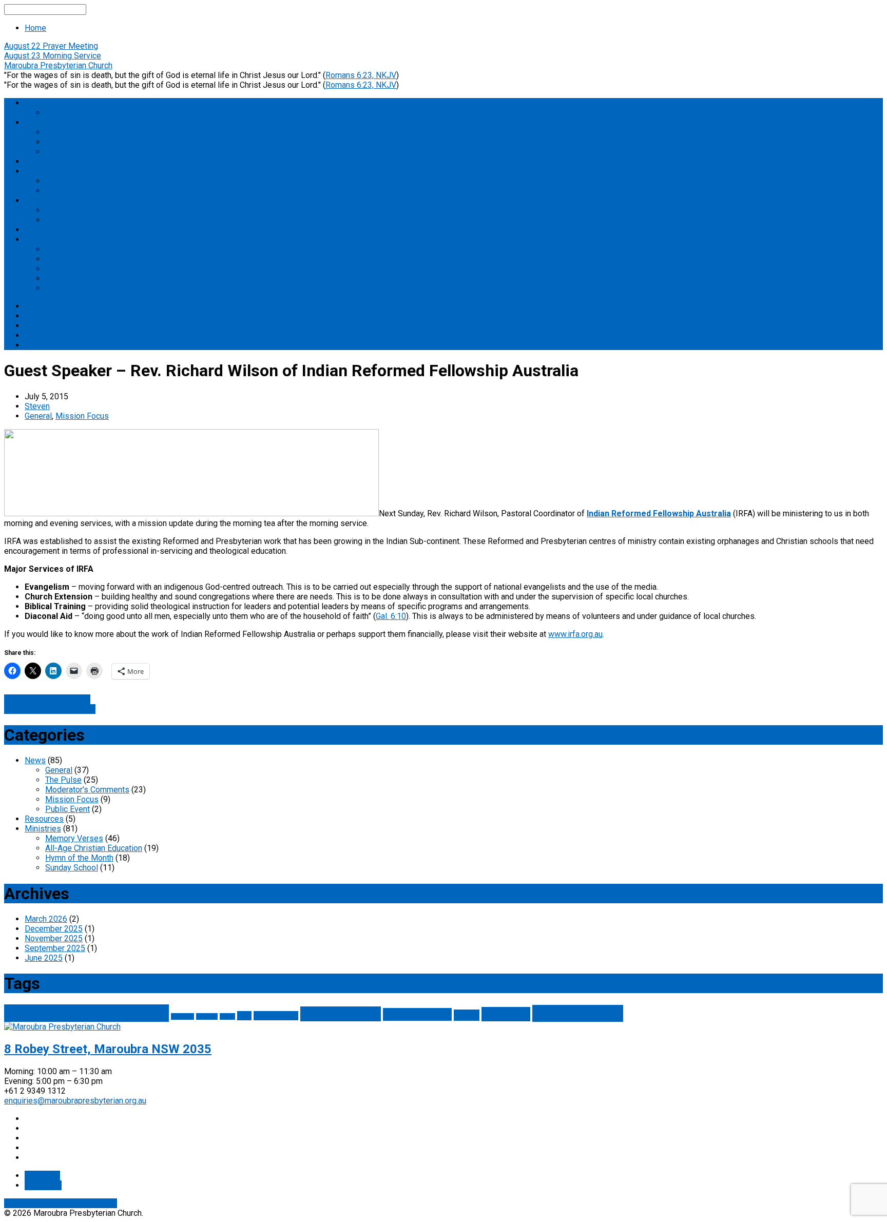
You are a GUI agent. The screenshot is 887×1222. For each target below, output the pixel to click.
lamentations (276, 1015)
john (244, 1015)
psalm (466, 1015)
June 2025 (44, 958)
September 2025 (55, 948)
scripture (505, 1014)
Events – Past (70, 191)
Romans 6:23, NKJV (360, 75)
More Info (42, 1175)
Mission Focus (82, 416)
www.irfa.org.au (575, 634)
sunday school (577, 1013)
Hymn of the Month (79, 858)
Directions (43, 1185)
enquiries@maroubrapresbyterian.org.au (75, 1100)
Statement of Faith (78, 269)
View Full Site (29, 1203)
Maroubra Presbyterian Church (58, 65)
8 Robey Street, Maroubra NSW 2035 (107, 1049)
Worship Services (77, 132)
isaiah (227, 1016)
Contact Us (64, 288)
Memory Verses (74, 838)
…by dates (63, 113)
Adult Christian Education (89, 142)
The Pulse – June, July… (47, 699)
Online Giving (48, 230)
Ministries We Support (85, 278)
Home (35, 28)
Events (37, 171)
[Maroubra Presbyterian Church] (62, 1027)
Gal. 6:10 (391, 616)
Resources (44, 200)
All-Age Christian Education (93, 848)
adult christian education (86, 1013)
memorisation (340, 1013)
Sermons (41, 103)
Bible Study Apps (76, 210)
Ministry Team (70, 249)
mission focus (417, 1014)
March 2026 (46, 919)
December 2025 (54, 929)
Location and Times (80, 259)
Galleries (61, 181)
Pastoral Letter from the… (49, 709)
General (38, 416)
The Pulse (63, 780)
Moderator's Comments (87, 789)
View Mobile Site (86, 1203)
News (35, 161)
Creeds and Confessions (89, 220)
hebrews (207, 1016)
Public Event (67, 809)
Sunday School (71, 152)
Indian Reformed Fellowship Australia (659, 513)
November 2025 (54, 938)
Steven (37, 406)
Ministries (43, 122)
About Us (41, 239)
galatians (182, 1016)
